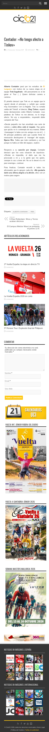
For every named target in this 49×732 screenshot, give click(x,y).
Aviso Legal (41, 727)
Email (7, 381)
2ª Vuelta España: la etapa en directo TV (22, 264)
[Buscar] (40, 3)
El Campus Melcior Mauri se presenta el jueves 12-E (23, 227)
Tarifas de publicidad (32, 730)
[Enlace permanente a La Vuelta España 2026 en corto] (24, 293)
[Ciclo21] (24, 22)
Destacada (11, 50)
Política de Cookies (17, 730)
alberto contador (20, 211)
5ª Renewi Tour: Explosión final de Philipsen (23, 328)
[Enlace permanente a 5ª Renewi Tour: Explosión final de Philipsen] (24, 325)
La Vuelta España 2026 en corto (18, 296)
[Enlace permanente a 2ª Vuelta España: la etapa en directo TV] (24, 261)
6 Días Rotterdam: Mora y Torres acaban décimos (24, 219)
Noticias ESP (20, 50)
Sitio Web (8, 389)
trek (32, 211)
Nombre (8, 373)
